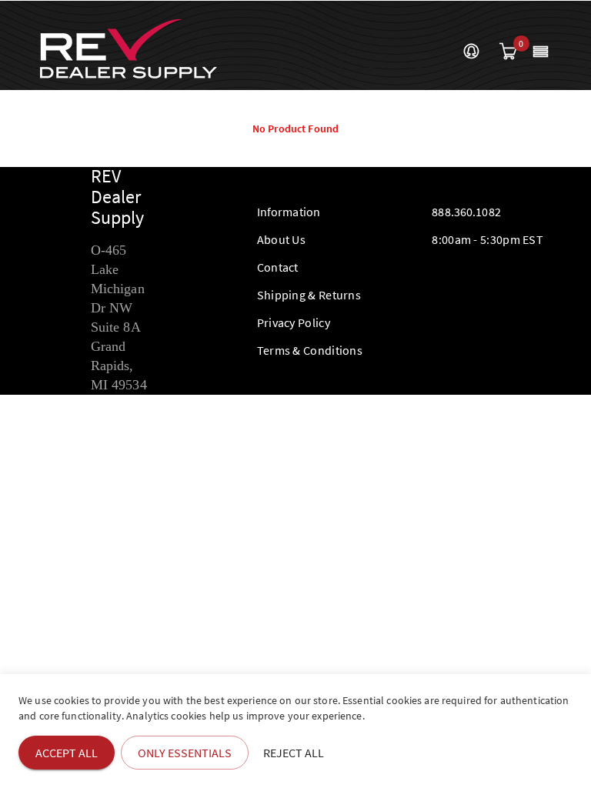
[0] (508, 52)
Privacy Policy (293, 322)
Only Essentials (185, 752)
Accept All (66, 752)
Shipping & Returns (309, 294)
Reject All (293, 752)
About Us (281, 239)
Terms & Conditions (309, 350)
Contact (278, 267)
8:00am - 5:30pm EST (487, 239)
